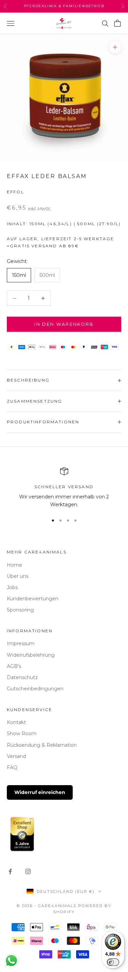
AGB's (14, 666)
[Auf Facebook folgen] (10, 871)
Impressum (20, 643)
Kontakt (16, 722)
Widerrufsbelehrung (31, 655)
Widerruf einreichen (39, 792)
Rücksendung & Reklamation (42, 745)
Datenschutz (22, 677)
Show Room (22, 733)
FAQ (12, 767)
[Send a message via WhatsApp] (11, 961)
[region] (64, 488)
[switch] (113, 962)
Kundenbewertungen (32, 599)
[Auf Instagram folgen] (28, 871)
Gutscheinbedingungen (35, 689)
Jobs (12, 587)
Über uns (17, 576)
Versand (16, 756)
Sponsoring (20, 610)
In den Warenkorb (64, 324)
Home (14, 565)
